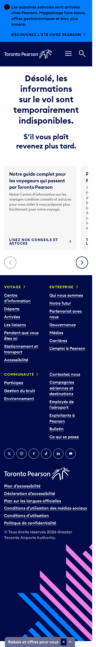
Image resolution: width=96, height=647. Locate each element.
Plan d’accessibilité (22, 486)
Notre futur (60, 303)
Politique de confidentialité (30, 522)
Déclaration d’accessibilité (29, 493)
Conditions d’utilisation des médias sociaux (45, 508)
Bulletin (56, 428)
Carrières (58, 340)
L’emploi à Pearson (67, 348)
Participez (13, 382)
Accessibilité (16, 359)
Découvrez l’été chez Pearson (46, 34)
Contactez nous (64, 374)
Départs (11, 308)
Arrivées (12, 316)
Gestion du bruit (19, 390)
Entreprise (61, 287)
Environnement (19, 398)
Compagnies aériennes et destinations (61, 388)
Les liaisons (15, 324)
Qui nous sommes (66, 295)
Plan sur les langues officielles (32, 500)
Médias (56, 332)
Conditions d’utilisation (26, 515)
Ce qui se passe (64, 436)
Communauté (19, 374)
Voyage (12, 287)
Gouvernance (62, 324)
